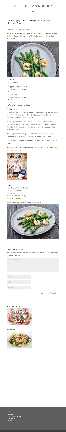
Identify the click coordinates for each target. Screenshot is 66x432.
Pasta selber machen (14, 416)
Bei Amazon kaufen (14, 198)
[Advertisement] (33, 363)
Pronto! (9, 185)
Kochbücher (11, 418)
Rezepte (10, 414)
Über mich (11, 420)
